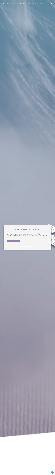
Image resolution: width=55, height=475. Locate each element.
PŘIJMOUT (13, 241)
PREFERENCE (41, 241)
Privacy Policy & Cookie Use (27, 246)
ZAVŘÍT (27, 241)
